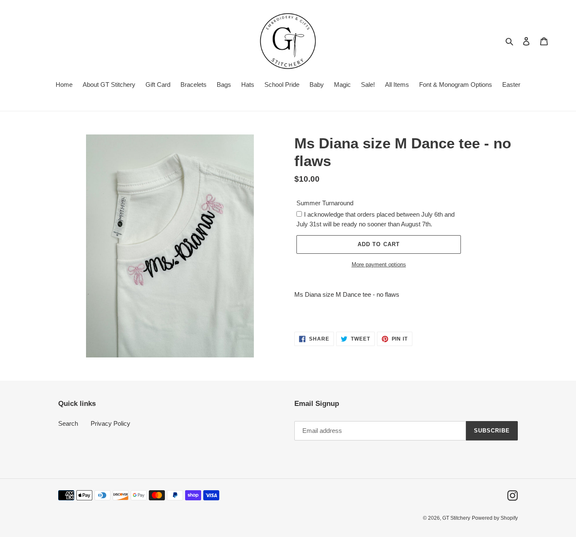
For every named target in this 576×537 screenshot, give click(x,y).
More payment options (379, 264)
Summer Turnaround (324, 203)
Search (68, 423)
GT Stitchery (456, 518)
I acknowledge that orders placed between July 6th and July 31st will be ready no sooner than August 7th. (375, 219)
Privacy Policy (110, 423)
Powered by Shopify (495, 518)
